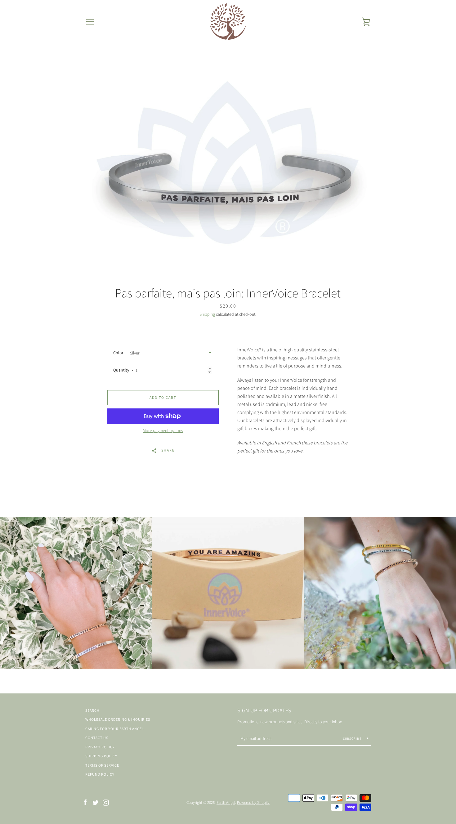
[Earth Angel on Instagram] (106, 802)
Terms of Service (102, 765)
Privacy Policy (100, 747)
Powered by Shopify (253, 802)
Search (92, 710)
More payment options (163, 430)
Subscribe (353, 739)
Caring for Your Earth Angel (114, 728)
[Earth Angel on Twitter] (95, 802)
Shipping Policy (101, 756)
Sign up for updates (264, 710)
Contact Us (96, 737)
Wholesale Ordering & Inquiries (117, 719)
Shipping (207, 314)
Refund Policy (99, 774)
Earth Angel (226, 802)
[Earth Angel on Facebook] (85, 802)
